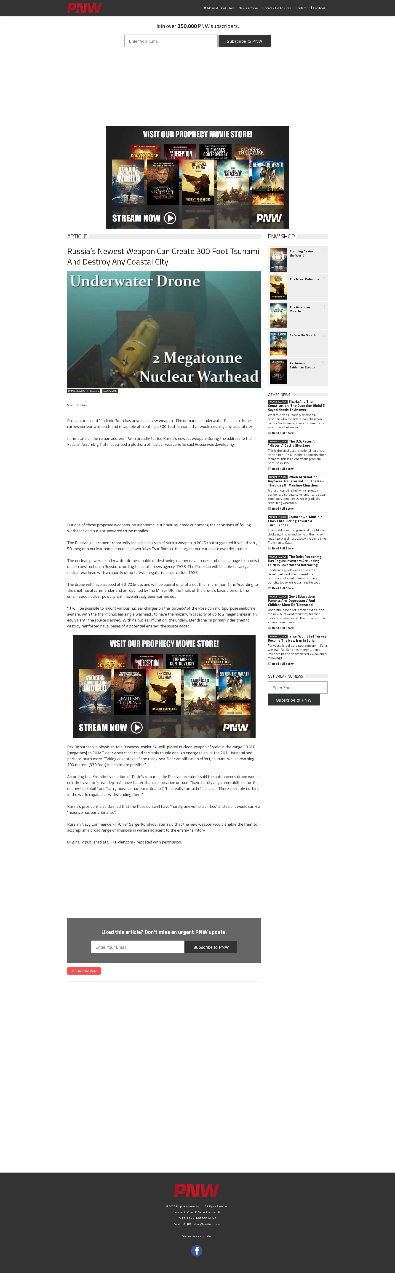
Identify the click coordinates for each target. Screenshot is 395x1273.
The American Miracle (300, 309)
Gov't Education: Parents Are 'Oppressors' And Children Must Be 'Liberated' (291, 601)
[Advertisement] (197, 89)
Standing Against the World (302, 253)
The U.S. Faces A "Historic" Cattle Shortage (291, 443)
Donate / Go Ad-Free (276, 7)
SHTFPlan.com (120, 842)
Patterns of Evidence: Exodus (302, 365)
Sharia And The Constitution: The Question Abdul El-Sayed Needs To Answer (297, 406)
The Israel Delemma (304, 279)
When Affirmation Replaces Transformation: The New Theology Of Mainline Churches (296, 481)
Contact (301, 7)
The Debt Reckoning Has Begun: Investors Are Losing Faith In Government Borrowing (294, 561)
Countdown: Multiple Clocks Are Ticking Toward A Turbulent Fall (295, 521)
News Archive (248, 7)
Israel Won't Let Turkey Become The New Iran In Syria (297, 638)
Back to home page (84, 970)
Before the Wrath (303, 335)
